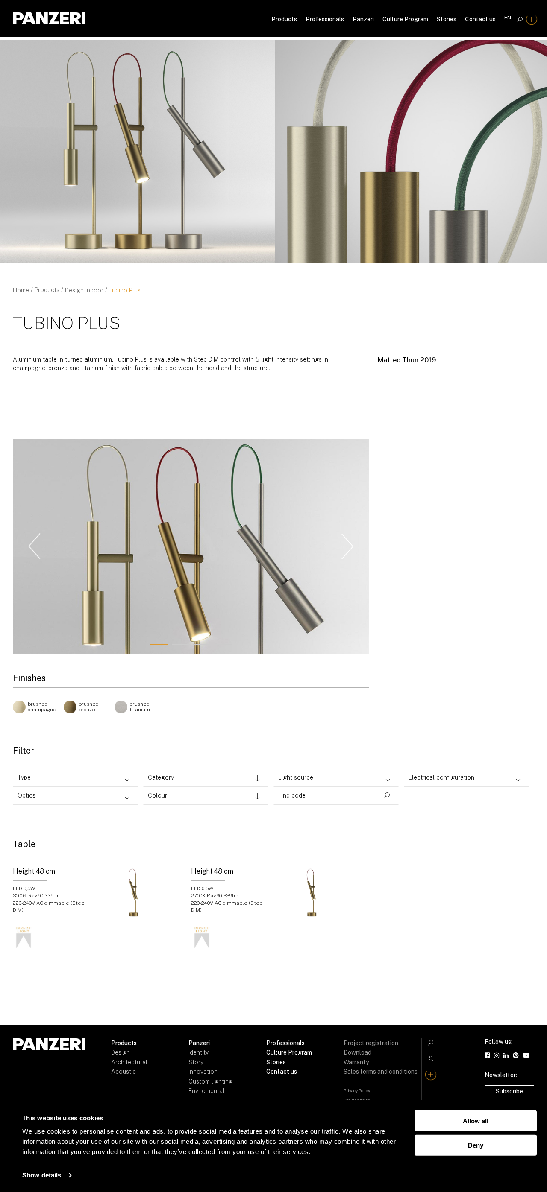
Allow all (475, 1121)
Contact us (480, 19)
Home (21, 290)
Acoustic (123, 1071)
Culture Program (405, 19)
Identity (198, 1052)
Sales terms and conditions (381, 1071)
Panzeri (363, 19)
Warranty (356, 1062)
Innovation (203, 1071)
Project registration (371, 1043)
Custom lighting (210, 1081)
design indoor (84, 290)
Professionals (325, 19)
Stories (446, 19)
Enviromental (206, 1090)
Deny (475, 1144)
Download (357, 1052)
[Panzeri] (49, 18)
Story (195, 1062)
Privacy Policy (357, 1090)
